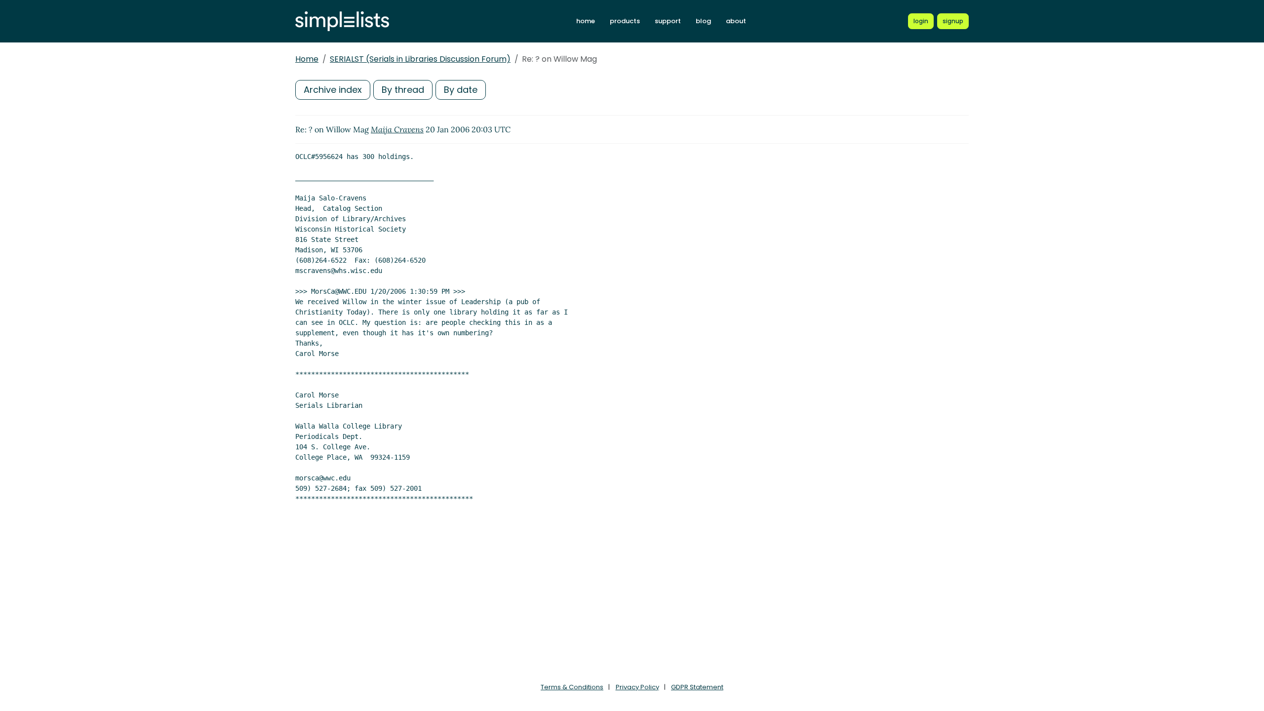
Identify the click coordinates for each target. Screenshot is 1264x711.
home (585, 21)
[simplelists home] (342, 21)
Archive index (333, 89)
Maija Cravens (397, 129)
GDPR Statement (697, 687)
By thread (403, 89)
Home (306, 59)
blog (703, 21)
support (668, 21)
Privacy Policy (637, 687)
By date (460, 89)
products (625, 21)
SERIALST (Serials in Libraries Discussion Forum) (420, 59)
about (736, 21)
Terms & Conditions (572, 687)
